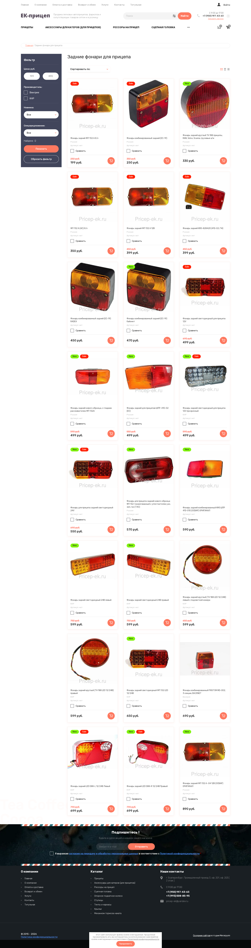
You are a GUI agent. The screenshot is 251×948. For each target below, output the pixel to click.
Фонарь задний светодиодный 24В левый (90, 600)
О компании (41, 4)
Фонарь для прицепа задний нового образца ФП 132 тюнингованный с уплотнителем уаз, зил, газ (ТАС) (149, 504)
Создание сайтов (201, 935)
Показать (41, 148)
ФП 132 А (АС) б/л (78, 228)
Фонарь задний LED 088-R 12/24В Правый (147, 786)
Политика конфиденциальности (39, 937)
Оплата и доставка (62, 4)
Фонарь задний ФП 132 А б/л (84, 138)
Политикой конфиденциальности (180, 853)
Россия (73, 142)
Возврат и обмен (87, 4)
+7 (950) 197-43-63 (213, 16)
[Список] (225, 69)
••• (188, 27)
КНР (32, 98)
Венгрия (34, 92)
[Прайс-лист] (228, 69)
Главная (25, 4)
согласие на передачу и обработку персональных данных (103, 853)
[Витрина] (221, 69)
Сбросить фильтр (41, 159)
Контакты (119, 4)
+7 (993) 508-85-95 (178, 895)
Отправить (141, 846)
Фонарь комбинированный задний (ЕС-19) (147, 138)
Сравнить (81, 151)
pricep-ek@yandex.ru (177, 901)
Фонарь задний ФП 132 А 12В (141, 228)
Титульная (135, 4)
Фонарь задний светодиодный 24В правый (148, 600)
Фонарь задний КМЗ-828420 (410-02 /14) (203, 228)
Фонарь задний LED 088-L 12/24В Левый (90, 786)
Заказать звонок (216, 19)
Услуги (105, 4)
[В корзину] (111, 160)
